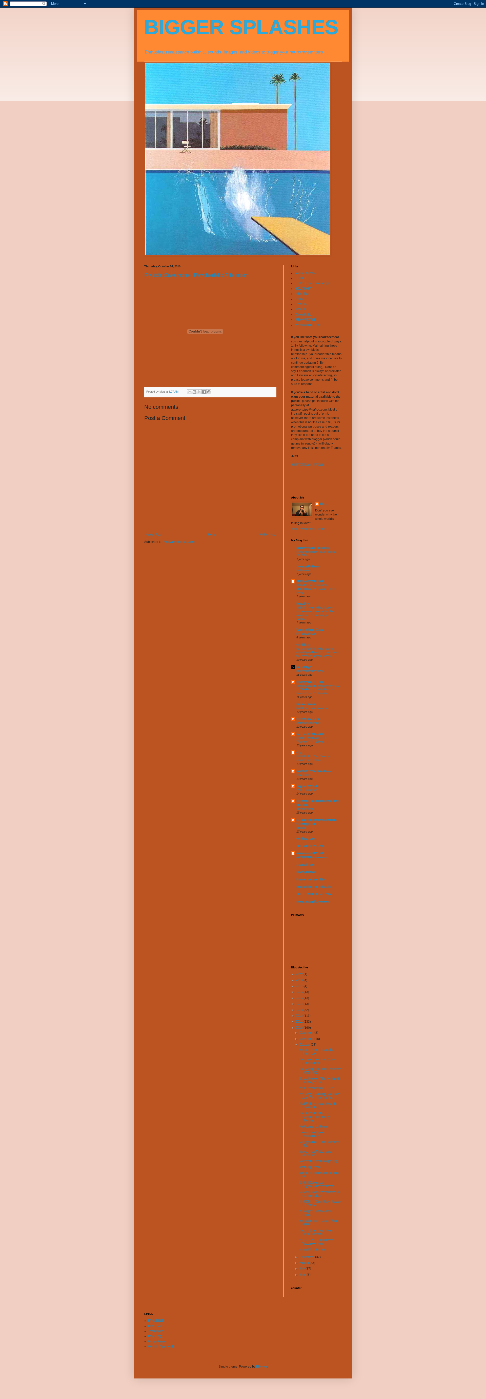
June (303, 1275)
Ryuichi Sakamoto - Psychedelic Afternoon (196, 275)
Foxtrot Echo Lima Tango (312, 283)
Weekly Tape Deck (307, 325)
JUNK (299, 299)
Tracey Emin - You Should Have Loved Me (316, 1232)
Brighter (301, 827)
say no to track (307, 786)
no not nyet (304, 667)
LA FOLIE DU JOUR (310, 734)
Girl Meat (302, 645)
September (307, 1257)
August (304, 1263)
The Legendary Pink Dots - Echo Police (317, 1061)
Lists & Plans (305, 704)
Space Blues (305, 865)
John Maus (302, 294)
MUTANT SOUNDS (309, 581)
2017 (299, 986)
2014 (299, 1004)
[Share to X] (199, 391)
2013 (299, 1010)
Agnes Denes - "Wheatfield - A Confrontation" (319, 1194)
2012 (299, 1016)
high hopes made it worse (312, 708)
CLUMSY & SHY (307, 719)
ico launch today (306, 633)
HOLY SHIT (303, 288)
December (306, 1033)
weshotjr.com (306, 838)
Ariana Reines (305, 273)
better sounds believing (313, 548)
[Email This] (189, 391)
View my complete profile (308, 529)
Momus (300, 309)
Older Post (267, 534)
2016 (299, 992)
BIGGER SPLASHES (241, 27)
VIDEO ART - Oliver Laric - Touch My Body (317, 1241)
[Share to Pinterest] (208, 391)
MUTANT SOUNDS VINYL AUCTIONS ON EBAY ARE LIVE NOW (316, 589)
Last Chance (304, 775)
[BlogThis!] (194, 391)
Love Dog (301, 304)
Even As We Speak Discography (312, 1134)
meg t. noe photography (313, 901)
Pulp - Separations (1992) (316, 1088)
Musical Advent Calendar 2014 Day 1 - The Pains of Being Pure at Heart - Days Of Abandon (317, 689)
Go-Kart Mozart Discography (318, 1161)
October (305, 1044)
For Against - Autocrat (313, 1126)
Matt (323, 504)
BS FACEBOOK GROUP (307, 465)
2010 (299, 1027)
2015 (299, 998)
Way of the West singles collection (315, 1153)
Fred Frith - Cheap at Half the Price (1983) (318, 1105)
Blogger (261, 1366)
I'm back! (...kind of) (312, 1249)
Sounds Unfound (308, 566)
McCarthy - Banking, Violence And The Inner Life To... (319, 1095)
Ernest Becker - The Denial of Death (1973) (319, 1080)
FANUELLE (303, 278)
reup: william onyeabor (310, 670)
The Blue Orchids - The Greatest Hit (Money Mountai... (314, 1116)
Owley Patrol (303, 314)
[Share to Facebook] (204, 391)
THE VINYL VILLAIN (310, 846)
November (306, 1039)
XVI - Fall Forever (307, 789)
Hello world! (303, 570)
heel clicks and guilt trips (314, 887)
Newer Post (153, 534)
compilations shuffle (308, 722)
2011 (299, 1021)
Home (211, 534)
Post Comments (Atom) (179, 542)
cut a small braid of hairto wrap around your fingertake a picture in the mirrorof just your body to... (317, 652)
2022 (299, 974)
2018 (299, 980)
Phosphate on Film (309, 682)
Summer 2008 (305, 808)
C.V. (299, 752)
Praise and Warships (311, 879)
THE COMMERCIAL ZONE (314, 894)
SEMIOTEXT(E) (305, 319)
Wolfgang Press (309, 1167)
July (302, 1269)
